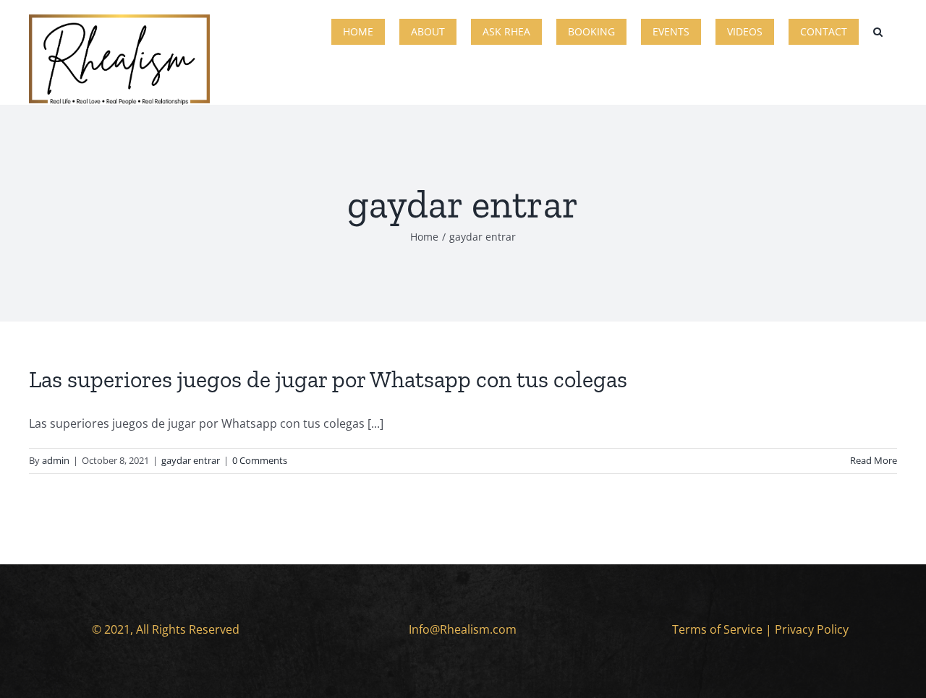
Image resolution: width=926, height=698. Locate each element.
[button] (878, 30)
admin (55, 460)
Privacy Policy (812, 629)
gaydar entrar (190, 460)
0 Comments (259, 460)
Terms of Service (717, 629)
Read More (873, 460)
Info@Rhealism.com (463, 629)
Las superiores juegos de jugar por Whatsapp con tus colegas (328, 379)
